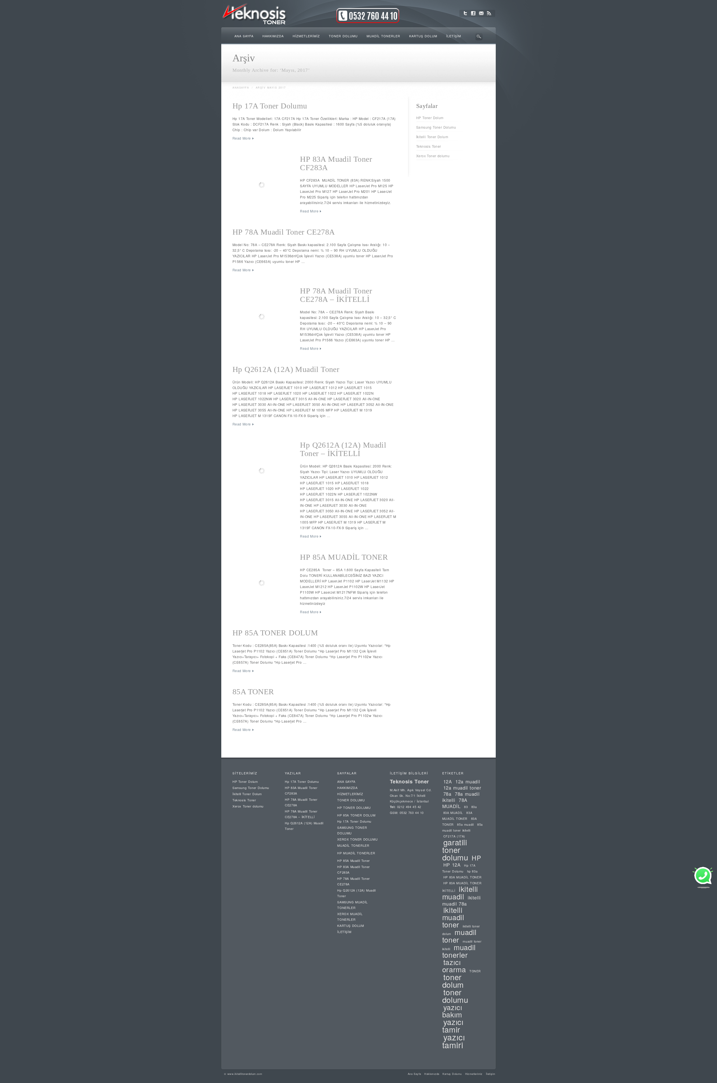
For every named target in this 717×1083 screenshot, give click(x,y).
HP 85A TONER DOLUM (275, 632)
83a (474, 807)
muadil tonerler (459, 951)
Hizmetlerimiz (474, 1074)
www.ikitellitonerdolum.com (244, 1074)
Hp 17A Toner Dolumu (269, 105)
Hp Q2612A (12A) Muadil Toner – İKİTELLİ (343, 449)
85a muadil (465, 824)
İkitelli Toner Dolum (432, 136)
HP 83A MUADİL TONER (462, 877)
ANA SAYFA (346, 781)
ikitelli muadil (460, 892)
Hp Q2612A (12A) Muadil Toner (285, 369)
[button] (703, 887)
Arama (479, 36)
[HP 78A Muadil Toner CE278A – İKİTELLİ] (263, 317)
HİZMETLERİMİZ (350, 794)
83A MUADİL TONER (457, 816)
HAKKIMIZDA (347, 787)
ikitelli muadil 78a (461, 900)
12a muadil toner (462, 787)
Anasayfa (240, 87)
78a (447, 793)
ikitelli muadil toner (453, 917)
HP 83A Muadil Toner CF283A (336, 163)
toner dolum (453, 980)
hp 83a (472, 871)
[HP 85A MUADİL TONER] (263, 583)
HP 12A (452, 864)
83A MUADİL (453, 813)
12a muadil (467, 781)
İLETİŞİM (344, 931)
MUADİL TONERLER (353, 845)
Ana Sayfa (414, 1074)
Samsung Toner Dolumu (436, 127)
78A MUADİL (454, 803)
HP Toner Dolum (430, 117)
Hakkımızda (431, 1074)
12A (447, 781)
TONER (475, 971)
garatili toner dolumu (455, 849)
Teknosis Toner (428, 146)
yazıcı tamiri (453, 1040)
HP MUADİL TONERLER (356, 853)
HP (476, 857)
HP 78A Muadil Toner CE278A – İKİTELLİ (336, 295)
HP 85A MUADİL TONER (344, 557)
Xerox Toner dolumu (433, 155)
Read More (241, 138)
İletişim (490, 1074)
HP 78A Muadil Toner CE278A (283, 232)
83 (466, 807)
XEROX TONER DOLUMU (357, 839)
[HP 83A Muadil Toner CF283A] (263, 185)
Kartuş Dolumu (452, 1074)
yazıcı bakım (452, 1010)
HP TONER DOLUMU (354, 807)
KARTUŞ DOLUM (350, 925)
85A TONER (253, 691)
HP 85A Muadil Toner (353, 860)
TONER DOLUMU (351, 800)
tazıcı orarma (454, 965)
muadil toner (459, 936)
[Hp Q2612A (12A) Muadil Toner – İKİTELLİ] (263, 471)
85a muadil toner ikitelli (462, 827)
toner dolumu (455, 995)
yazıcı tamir (453, 1025)
